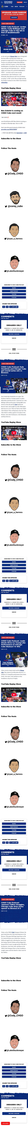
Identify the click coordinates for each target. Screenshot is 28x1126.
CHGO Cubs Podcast (8, 23)
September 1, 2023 (22, 133)
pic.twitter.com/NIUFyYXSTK (9, 129)
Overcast (14, 297)
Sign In (25, 2)
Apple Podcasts (14, 291)
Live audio (5, 1123)
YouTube (14, 294)
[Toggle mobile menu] (2, 2)
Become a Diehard (14, 334)
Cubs (16, 404)
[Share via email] (7, 307)
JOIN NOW (14, 17)
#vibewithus (4, 82)
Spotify (14, 287)
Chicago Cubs (13, 56)
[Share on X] (3, 307)
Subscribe (19, 2)
